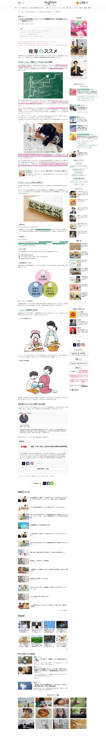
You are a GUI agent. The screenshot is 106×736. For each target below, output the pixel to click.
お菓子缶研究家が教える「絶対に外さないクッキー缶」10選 (82, 225)
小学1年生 (76, 184)
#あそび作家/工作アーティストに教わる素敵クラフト (87, 96)
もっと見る (78, 302)
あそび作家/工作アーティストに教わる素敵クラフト (78, 167)
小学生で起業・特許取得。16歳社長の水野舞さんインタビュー (82, 233)
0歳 (71, 181)
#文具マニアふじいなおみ (82, 112)
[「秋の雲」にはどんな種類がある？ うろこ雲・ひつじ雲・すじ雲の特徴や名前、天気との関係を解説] (25, 685)
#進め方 (78, 98)
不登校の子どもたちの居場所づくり (78, 175)
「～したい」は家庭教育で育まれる (29, 34)
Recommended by (60, 610)
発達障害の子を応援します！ (78, 169)
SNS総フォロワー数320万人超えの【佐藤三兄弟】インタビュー (82, 217)
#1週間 (90, 147)
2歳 (80, 181)
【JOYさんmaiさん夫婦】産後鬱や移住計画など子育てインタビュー (82, 209)
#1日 (89, 100)
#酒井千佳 (36, 678)
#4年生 (87, 98)
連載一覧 (81, 7)
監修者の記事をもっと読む (43, 468)
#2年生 (78, 141)
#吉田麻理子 (84, 100)
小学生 (23, 23)
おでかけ (76, 7)
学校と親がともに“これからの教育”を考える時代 (32, 36)
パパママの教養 (21, 7)
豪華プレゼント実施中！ (79, 37)
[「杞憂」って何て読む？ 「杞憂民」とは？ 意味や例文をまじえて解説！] (25, 660)
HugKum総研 (78, 163)
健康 (67, 7)
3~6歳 (85, 181)
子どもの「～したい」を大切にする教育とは (31, 32)
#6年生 (92, 98)
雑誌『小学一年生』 (30, 23)
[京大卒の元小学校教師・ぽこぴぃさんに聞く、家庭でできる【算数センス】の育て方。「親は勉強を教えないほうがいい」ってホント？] (25, 670)
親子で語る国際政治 (79, 172)
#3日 (92, 100)
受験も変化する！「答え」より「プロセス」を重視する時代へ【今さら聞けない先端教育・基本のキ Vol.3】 (46, 171)
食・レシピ (54, 7)
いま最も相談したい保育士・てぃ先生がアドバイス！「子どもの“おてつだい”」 (79, 79)
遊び (27, 7)
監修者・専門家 (87, 7)
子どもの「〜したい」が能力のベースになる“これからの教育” (35, 30)
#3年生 (83, 98)
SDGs (64, 7)
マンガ (59, 7)
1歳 (76, 181)
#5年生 (78, 100)
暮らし (71, 7)
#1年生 (78, 147)
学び (16, 7)
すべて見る (78, 336)
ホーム (19, 11)
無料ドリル (48, 7)
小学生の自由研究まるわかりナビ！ (37, 7)
